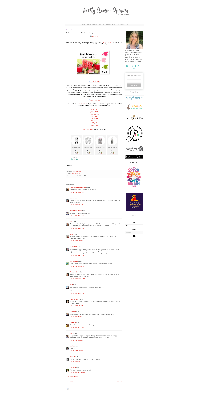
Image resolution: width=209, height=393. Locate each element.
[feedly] (141, 66)
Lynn (71, 198)
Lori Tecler (94, 120)
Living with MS (123, 24)
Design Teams (92, 24)
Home (83, 24)
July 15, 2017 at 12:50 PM (77, 340)
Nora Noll (73, 311)
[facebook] (130, 66)
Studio (101, 24)
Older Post (119, 381)
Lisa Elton (73, 367)
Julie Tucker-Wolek (76, 210)
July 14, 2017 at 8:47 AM (77, 306)
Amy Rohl (94, 109)
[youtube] (138, 66)
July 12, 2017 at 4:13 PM (77, 255)
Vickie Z (72, 357)
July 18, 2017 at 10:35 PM (77, 372)
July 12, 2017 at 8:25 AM (77, 228)
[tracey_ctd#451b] (94, 100)
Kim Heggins (74, 261)
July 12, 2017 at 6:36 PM (77, 266)
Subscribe (134, 85)
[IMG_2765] (94, 36)
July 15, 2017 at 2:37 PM (77, 351)
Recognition (110, 24)
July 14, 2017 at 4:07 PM (77, 316)
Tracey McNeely (88, 129)
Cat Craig (73, 322)
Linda (72, 234)
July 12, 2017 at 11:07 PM (77, 278)
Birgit (72, 221)
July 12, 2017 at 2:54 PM (77, 241)
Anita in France (75, 299)
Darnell (72, 333)
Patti (71, 284)
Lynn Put (94, 122)
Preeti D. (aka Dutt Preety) (78, 187)
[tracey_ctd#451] (94, 81)
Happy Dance (74, 246)
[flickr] (135, 66)
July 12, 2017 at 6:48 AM (77, 204)
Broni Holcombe (94, 114)
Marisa (72, 346)
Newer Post (70, 381)
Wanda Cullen (94, 125)
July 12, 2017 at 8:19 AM (77, 215)
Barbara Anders (94, 113)
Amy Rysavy (94, 111)
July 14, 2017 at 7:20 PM (77, 327)
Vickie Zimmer (94, 124)
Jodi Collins (94, 116)
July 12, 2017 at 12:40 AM (77, 192)
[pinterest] (132, 66)
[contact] (134, 68)
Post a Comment (73, 376)
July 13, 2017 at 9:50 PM (77, 293)
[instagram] (127, 66)
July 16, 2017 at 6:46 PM (77, 361)
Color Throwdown (108, 42)
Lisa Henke (94, 118)
